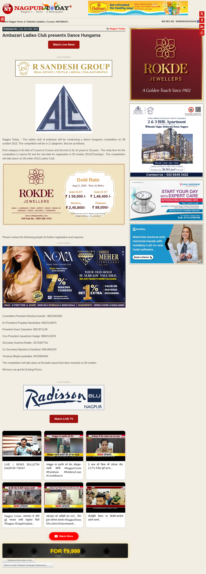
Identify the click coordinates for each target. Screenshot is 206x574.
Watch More (66, 536)
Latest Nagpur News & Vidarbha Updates (23, 21)
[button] (21, 455)
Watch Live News (64, 44)
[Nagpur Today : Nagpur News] (37, 9)
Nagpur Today (117, 28)
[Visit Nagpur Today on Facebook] (198, 21)
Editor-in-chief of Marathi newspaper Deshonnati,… (27, 565)
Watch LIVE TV (63, 418)
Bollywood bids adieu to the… (18, 560)
